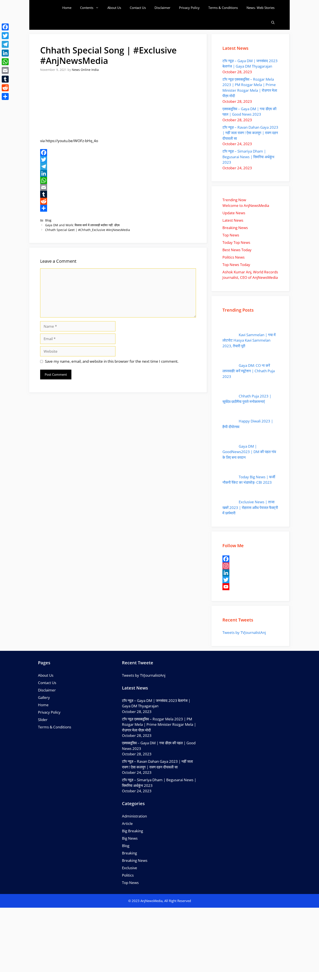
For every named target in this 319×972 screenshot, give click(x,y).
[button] (273, 23)
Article (127, 823)
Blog (48, 220)
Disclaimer (162, 7)
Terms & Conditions (223, 7)
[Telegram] (118, 166)
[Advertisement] (159, 939)
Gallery (44, 697)
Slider (43, 719)
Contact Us (138, 7)
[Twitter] (118, 159)
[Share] (118, 208)
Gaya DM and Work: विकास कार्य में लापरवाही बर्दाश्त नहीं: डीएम (82, 225)
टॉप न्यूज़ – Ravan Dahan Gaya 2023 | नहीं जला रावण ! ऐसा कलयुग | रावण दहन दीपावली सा (250, 133)
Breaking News (134, 860)
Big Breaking (132, 830)
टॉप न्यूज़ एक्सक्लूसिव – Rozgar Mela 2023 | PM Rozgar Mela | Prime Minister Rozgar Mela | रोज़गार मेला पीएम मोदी (159, 724)
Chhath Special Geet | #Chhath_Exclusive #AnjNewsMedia (87, 230)
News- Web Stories (261, 7)
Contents (86, 7)
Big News (130, 838)
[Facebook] (118, 152)
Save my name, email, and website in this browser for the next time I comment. (111, 361)
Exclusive (129, 867)
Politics (128, 875)
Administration (134, 816)
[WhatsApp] (118, 180)
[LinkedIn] (118, 173)
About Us (114, 7)
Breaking (129, 853)
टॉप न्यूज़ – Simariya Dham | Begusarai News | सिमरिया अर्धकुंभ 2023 (248, 157)
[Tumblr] (118, 194)
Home (66, 7)
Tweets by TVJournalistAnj (244, 632)
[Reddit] (118, 201)
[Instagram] (250, 565)
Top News (130, 882)
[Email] (118, 187)
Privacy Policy (189, 7)
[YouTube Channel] (250, 586)
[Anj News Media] (51, 7)
